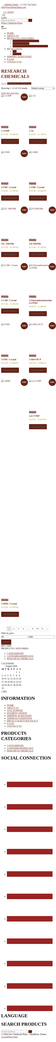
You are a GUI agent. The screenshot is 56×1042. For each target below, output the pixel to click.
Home (4, 83)
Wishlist (4, 127)
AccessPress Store (9, 1037)
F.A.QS (10, 59)
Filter (6, 642)
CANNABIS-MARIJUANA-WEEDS (30, 46)
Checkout (17, 54)
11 (42, 628)
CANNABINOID (21, 43)
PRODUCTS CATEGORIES (20, 38)
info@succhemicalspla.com (13, 7)
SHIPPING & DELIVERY (19, 56)
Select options (10, 141)
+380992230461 (11, 4)
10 (37, 628)
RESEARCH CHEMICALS (26, 41)
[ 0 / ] (8, 12)
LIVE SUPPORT (15, 710)
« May (4, 691)
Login (4, 17)
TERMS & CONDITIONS (19, 718)
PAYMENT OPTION (17, 713)
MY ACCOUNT (14, 49)
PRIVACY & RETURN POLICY (22, 721)
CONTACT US (14, 62)
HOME (10, 33)
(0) (3, 15)
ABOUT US (13, 36)
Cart (15, 51)
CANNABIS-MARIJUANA (20, 656)
